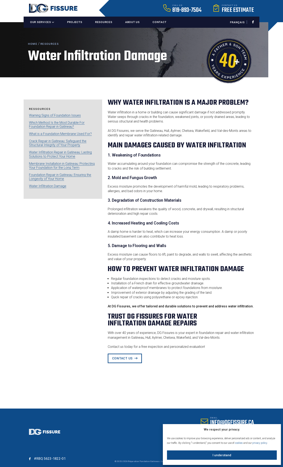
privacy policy (259, 443)
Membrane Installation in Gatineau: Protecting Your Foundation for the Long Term (62, 166)
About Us (132, 22)
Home (32, 43)
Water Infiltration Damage (47, 186)
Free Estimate (238, 10)
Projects (74, 22)
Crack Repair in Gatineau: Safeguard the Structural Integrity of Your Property (57, 143)
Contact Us (122, 358)
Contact (159, 22)
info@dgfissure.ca (232, 422)
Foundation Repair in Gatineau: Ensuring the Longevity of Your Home (60, 177)
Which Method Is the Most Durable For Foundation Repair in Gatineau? (57, 125)
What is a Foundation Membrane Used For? (60, 134)
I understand (222, 455)
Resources (103, 22)
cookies (239, 443)
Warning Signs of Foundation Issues (55, 115)
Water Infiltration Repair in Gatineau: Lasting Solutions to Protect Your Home (60, 154)
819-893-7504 (186, 10)
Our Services (41, 22)
